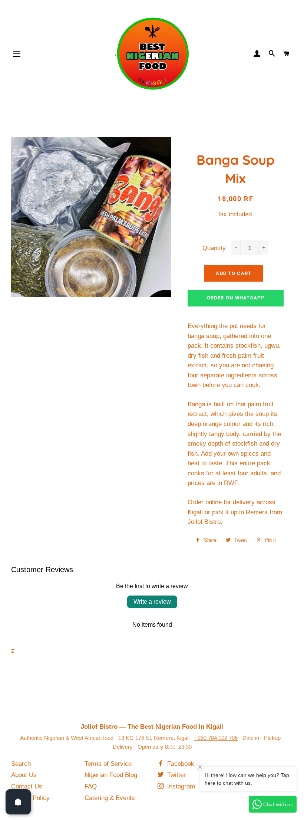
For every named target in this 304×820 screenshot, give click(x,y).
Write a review (152, 601)
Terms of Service (108, 763)
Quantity (214, 248)
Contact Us (26, 786)
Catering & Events (110, 797)
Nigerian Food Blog (111, 774)
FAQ (91, 786)
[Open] (18, 801)
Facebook (179, 763)
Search (21, 763)
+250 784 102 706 (216, 738)
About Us (24, 774)
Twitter (175, 774)
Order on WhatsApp (235, 298)
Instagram (180, 786)
